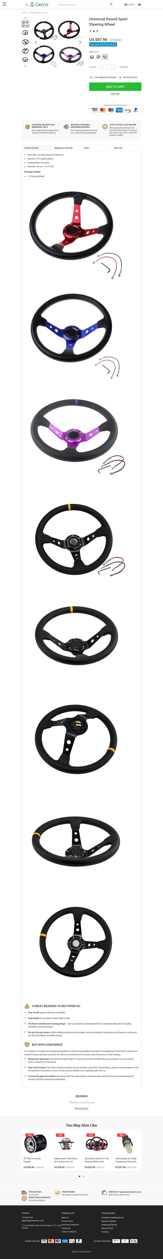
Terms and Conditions (70, 1224)
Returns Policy (107, 1228)
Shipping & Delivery (109, 1224)
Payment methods (108, 1221)
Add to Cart (115, 87)
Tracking (104, 1232)
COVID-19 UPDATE (69, 1232)
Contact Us (66, 1228)
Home (24, 12)
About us (65, 1217)
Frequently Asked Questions (112, 1217)
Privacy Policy (67, 1221)
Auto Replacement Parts (38, 12)
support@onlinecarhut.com (33, 1220)
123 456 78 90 (27, 1217)
